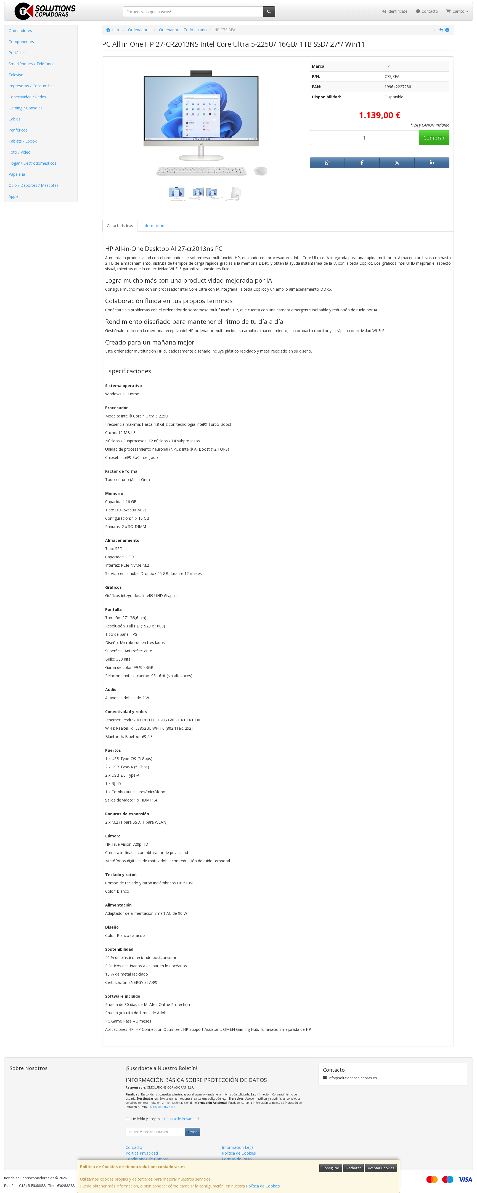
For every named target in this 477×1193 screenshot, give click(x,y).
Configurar (330, 1168)
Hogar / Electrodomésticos (33, 163)
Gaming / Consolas (26, 108)
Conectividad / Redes (27, 96)
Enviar (192, 1131)
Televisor (17, 74)
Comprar (434, 137)
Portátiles (17, 52)
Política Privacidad (142, 1153)
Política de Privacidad (162, 1107)
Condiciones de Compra (147, 1159)
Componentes (21, 41)
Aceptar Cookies (381, 1168)
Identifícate (396, 11)
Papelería (17, 174)
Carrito (458, 11)
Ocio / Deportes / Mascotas (34, 185)
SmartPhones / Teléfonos (32, 63)
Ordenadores (20, 30)
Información (153, 225)
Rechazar (353, 1168)
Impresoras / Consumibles (32, 85)
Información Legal (238, 1147)
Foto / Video (20, 152)
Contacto (429, 11)
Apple (13, 196)
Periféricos (18, 130)
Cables (14, 119)
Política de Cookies (263, 1186)
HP (387, 66)
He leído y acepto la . (165, 1118)
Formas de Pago (237, 1159)
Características (120, 225)
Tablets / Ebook (23, 141)
